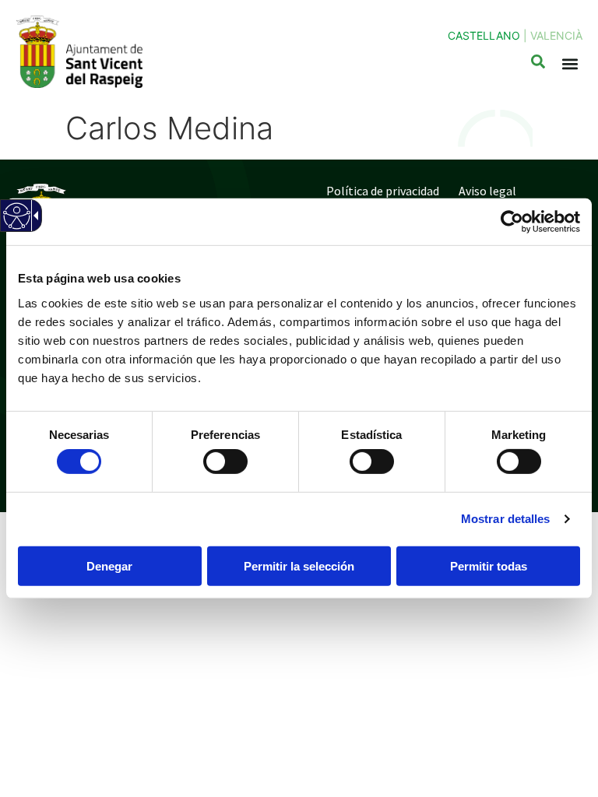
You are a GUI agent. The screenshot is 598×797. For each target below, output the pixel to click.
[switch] (225, 461)
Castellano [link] (484, 35)
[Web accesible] (16, 225)
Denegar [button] (109, 566)
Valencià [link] (556, 35)
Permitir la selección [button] (299, 566)
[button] (569, 64)
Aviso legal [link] (487, 190)
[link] (512, 221)
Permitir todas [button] (488, 566)
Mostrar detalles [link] (506, 518)
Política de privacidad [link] (382, 190)
